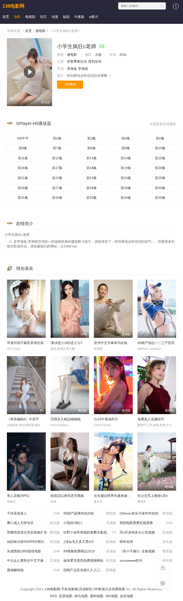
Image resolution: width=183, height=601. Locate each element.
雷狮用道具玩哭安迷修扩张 (33, 532)
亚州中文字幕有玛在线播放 (114, 343)
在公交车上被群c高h (152, 496)
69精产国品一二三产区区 (156, 343)
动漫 (54, 17)
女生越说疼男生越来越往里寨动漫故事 (122, 496)
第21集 (23, 178)
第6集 (23, 148)
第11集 (23, 158)
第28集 (91, 188)
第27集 (57, 188)
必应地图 (126, 596)
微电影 (41, 31)
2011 (123, 55)
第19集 (126, 168)
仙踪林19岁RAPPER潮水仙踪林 (33, 542)
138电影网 (13, 6)
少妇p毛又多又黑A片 (89, 542)
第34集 (126, 198)
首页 (5, 17)
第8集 (91, 148)
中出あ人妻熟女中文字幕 (33, 560)
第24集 (126, 178)
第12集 (57, 158)
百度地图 (65, 596)
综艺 (43, 17)
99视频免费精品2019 (89, 551)
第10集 (160, 148)
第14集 (126, 158)
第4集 (126, 138)
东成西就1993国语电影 (33, 551)
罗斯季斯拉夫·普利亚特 (84, 61)
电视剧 (30, 17)
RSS (53, 596)
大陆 (98, 55)
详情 (104, 75)
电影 (17, 17)
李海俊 (72, 69)
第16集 (23, 168)
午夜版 (79, 17)
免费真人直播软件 (150, 419)
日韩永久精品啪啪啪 (66, 419)
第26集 (23, 188)
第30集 (160, 188)
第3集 (91, 138)
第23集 (91, 178)
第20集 (160, 168)
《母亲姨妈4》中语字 (23, 419)
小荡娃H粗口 (89, 523)
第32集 (57, 198)
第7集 (57, 148)
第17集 (57, 168)
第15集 (160, 158)
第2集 (57, 138)
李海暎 (83, 69)
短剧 (66, 17)
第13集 (91, 158)
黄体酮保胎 (33, 570)
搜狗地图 (96, 596)
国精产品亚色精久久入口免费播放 (89, 570)
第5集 (160, 138)
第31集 (23, 198)
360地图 (111, 596)
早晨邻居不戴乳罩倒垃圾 (25, 343)
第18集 (91, 168)
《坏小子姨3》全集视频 (146, 551)
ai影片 (93, 17)
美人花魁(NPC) (18, 496)
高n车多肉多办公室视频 (146, 532)
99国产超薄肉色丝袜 (89, 513)
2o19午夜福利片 (106, 419)
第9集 (126, 148)
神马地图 (81, 596)
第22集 (57, 178)
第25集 (160, 178)
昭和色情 (146, 542)
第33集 (91, 198)
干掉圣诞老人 (33, 513)
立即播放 (70, 84)
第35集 (160, 198)
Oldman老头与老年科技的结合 (146, 513)
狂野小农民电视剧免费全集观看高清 (90, 532)
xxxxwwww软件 (146, 560)
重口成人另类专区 (33, 523)
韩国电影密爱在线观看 (146, 523)
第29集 (126, 188)
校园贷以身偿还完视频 (67, 496)
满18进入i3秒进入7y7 (66, 343)
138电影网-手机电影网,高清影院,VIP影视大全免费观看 (84, 589)
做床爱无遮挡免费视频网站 (89, 560)
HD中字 (23, 138)
